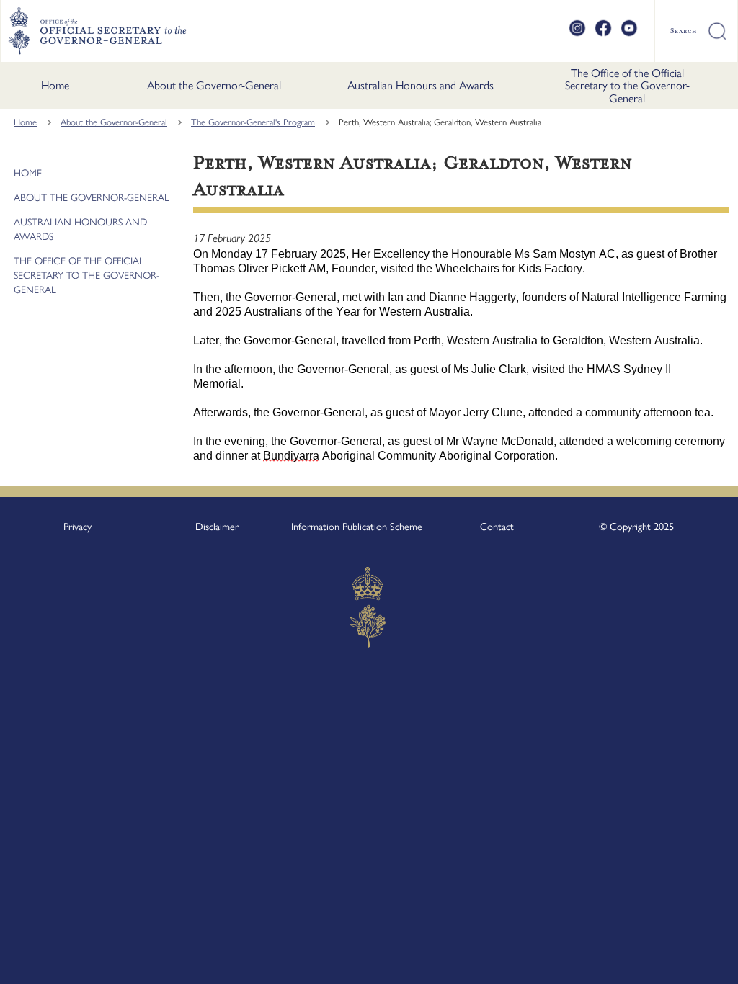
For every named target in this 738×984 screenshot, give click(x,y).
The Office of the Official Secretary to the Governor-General (627, 85)
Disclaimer (217, 526)
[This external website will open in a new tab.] (577, 34)
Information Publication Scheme (356, 526)
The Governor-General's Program (253, 122)
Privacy (77, 526)
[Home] (97, 31)
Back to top (689, 963)
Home (55, 85)
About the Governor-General (214, 85)
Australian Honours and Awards (420, 85)
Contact (497, 526)
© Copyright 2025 (636, 526)
